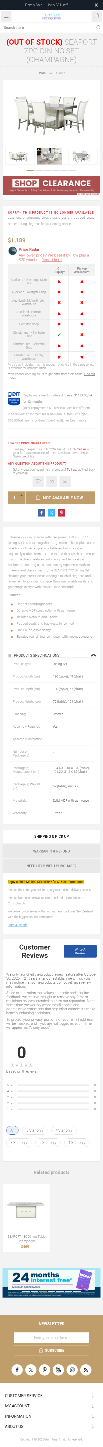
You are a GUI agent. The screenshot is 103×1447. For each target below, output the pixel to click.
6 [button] (72, 170)
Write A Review (80, 951)
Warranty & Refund (51, 851)
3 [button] (47, 170)
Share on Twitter (51, 513)
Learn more (78, 420)
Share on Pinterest (61, 513)
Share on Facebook (41, 513)
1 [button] (30, 170)
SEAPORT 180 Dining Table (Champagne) (27, 1239)
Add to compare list (51, 481)
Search (98, 28)
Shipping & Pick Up (51, 836)
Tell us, (72, 469)
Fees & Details (18, 925)
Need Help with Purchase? (51, 866)
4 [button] (56, 170)
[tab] (51, 836)
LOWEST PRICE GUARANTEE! (29, 443)
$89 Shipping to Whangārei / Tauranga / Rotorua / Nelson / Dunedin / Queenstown (44, 5)
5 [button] (64, 170)
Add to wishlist (38, 481)
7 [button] (77, 1292)
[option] (20, 156)
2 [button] (38, 170)
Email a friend (65, 481)
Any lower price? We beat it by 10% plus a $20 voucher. (54, 257)
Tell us (82, 449)
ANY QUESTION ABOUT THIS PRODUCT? (37, 463)
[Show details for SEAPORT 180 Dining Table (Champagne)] (26, 1208)
